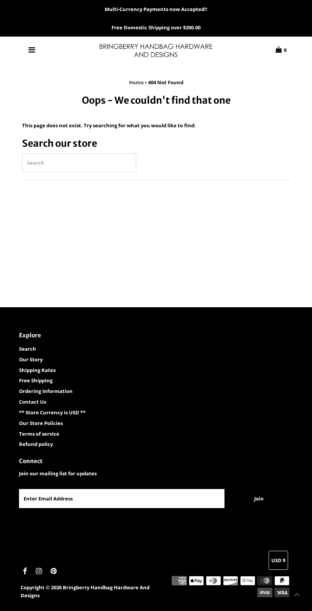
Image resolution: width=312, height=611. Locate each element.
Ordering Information (46, 391)
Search (27, 348)
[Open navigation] (31, 49)
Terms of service (39, 433)
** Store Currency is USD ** (52, 412)
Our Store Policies (41, 423)
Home (136, 82)
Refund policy (36, 444)
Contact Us (32, 401)
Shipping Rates (37, 370)
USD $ (278, 560)
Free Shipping (36, 380)
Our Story (31, 359)
